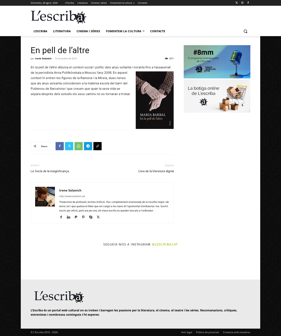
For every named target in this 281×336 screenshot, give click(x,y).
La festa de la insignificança (50, 171)
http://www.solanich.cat (72, 196)
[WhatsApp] (78, 146)
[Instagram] (242, 3)
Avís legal (186, 332)
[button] (245, 31)
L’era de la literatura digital (156, 171)
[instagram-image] (35, 263)
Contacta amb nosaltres (236, 332)
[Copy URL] (97, 146)
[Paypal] (77, 217)
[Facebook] (248, 3)
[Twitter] (236, 3)
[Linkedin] (70, 217)
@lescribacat (165, 244)
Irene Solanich (43, 58)
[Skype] (92, 217)
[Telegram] (88, 146)
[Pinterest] (84, 217)
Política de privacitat (207, 332)
